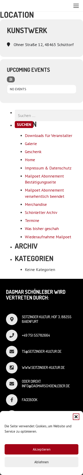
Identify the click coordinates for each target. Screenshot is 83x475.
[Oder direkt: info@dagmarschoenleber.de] (14, 384)
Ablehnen (41, 462)
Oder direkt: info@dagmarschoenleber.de (46, 383)
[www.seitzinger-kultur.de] (14, 367)
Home (30, 159)
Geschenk (33, 151)
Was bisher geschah (42, 228)
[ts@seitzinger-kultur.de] (14, 351)
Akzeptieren (41, 449)
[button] (76, 416)
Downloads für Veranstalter (48, 135)
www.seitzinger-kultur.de (43, 367)
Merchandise (36, 204)
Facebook (29, 399)
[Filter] (11, 79)
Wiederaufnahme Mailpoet (48, 236)
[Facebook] (14, 400)
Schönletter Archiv (41, 212)
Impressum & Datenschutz (48, 168)
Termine (32, 220)
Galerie (31, 143)
